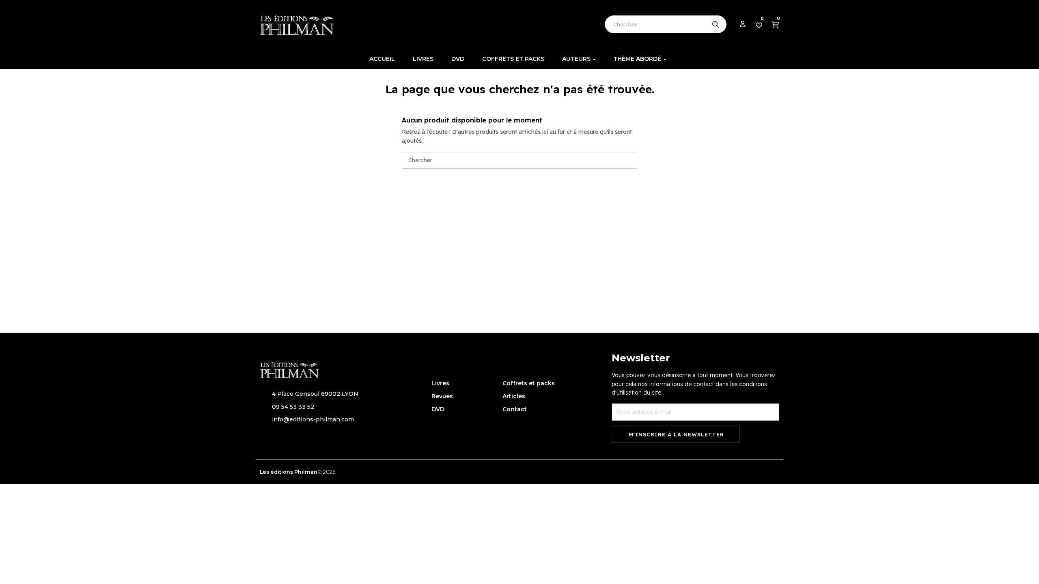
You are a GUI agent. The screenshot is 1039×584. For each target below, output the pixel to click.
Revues (442, 396)
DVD (437, 409)
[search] (715, 24)
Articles (513, 396)
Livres (440, 383)
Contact (514, 409)
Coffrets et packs (528, 383)
